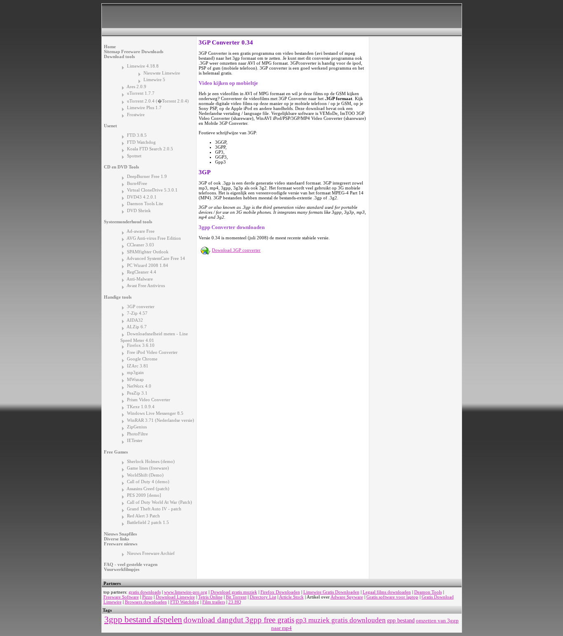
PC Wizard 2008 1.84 (147, 265)
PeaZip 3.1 (137, 392)
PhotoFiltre (137, 433)
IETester (135, 440)
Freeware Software (121, 596)
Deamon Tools (428, 591)
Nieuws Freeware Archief (151, 553)
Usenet (110, 125)
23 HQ (234, 601)
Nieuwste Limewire (161, 72)
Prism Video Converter (148, 399)
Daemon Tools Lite (145, 203)
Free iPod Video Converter (152, 352)
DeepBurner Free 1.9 (147, 176)
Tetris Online (210, 596)
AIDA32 (135, 320)
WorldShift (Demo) (145, 474)
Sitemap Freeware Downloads (133, 51)
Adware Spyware (347, 596)
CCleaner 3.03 (140, 244)
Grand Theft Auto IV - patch (154, 508)
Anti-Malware (140, 278)
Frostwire (136, 114)
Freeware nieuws (120, 543)
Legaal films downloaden (387, 591)
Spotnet (134, 155)
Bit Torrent (236, 596)
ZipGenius (137, 426)
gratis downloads (145, 591)
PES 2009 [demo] (144, 495)
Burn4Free (137, 183)
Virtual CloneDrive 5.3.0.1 (152, 189)
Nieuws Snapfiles (120, 533)
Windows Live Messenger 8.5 (155, 413)
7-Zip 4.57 (137, 313)
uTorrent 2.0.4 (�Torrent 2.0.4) (158, 100)
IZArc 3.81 (137, 365)
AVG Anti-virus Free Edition (154, 238)
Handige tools (117, 297)
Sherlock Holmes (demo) (151, 461)
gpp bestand (401, 620)
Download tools (119, 56)
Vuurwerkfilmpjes (121, 569)
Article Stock (291, 596)
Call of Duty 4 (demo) (148, 481)
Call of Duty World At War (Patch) (159, 502)
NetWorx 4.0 (139, 385)
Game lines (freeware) (148, 467)
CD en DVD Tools (121, 166)
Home (110, 46)
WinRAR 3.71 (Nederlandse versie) (160, 420)
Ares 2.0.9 (136, 86)
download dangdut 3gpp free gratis (238, 619)
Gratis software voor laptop (392, 596)
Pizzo (147, 596)
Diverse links (116, 538)
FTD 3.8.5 (137, 135)
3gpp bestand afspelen (143, 619)
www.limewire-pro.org (185, 591)
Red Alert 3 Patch (143, 515)
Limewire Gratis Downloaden (331, 591)
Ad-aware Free (141, 231)
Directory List (263, 596)
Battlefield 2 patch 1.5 (148, 522)
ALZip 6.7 (137, 326)
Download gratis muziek (234, 591)
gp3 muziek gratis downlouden (341, 620)
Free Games (116, 451)
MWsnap (135, 379)
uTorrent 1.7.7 (141, 93)
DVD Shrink (139, 210)
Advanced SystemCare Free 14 (156, 258)
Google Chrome (142, 358)
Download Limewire (175, 596)
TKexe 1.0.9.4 (141, 406)
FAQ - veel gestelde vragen (130, 564)
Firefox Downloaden (280, 591)
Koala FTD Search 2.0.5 (150, 148)
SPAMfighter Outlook (148, 251)
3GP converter (141, 306)
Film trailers (213, 601)
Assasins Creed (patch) (148, 488)
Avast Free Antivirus (146, 285)
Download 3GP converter (236, 250)
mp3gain (135, 372)
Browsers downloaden (146, 601)
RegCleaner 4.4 (141, 271)
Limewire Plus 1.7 (144, 107)
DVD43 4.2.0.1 (142, 196)
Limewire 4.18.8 (143, 65)
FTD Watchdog (141, 142)
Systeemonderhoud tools (128, 221)
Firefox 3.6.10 (141, 345)
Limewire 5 (154, 79)
